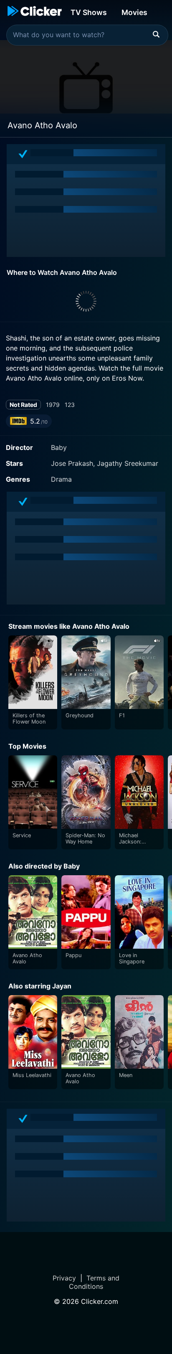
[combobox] (87, 35)
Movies (134, 12)
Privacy (64, 1278)
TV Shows (89, 12)
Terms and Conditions (94, 1282)
